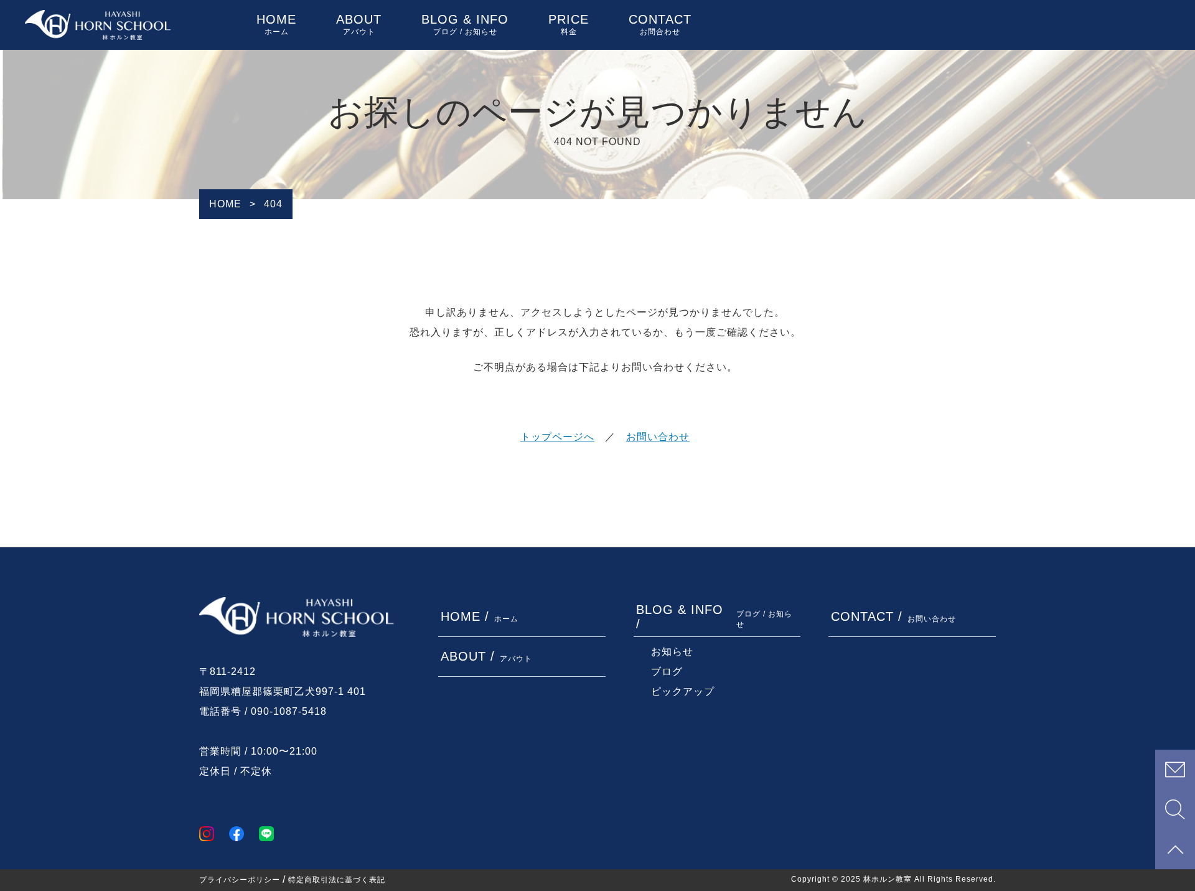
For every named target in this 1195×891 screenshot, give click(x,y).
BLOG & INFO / (714, 617)
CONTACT (660, 24)
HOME (276, 24)
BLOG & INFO (464, 24)
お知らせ (672, 651)
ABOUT (359, 24)
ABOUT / (486, 656)
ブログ (667, 671)
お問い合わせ (658, 436)
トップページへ (557, 436)
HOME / (479, 616)
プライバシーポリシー (239, 880)
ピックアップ (683, 691)
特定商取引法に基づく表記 (336, 880)
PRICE (568, 24)
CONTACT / (893, 616)
